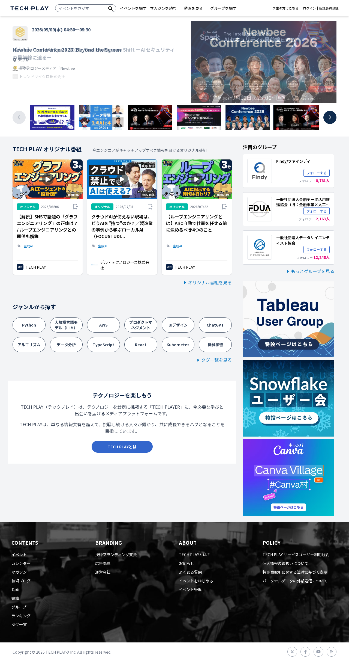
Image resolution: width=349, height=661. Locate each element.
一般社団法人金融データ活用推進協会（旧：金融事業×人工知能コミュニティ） (303, 205)
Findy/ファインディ (293, 161)
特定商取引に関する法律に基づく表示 (295, 572)
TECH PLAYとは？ (194, 554)
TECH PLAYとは (122, 446)
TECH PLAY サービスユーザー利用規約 (296, 554)
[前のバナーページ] (19, 117)
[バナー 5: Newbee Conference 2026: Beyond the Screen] (247, 117)
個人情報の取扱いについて (285, 563)
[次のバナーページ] (329, 117)
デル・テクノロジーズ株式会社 (124, 264)
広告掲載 (102, 563)
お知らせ (186, 563)
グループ (18, 607)
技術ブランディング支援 (116, 554)
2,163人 (323, 218)
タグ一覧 (19, 624)
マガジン (19, 572)
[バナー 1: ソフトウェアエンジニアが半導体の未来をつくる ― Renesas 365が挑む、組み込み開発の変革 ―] (52, 117)
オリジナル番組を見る (210, 282)
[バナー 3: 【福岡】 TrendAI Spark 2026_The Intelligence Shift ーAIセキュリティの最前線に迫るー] (150, 117)
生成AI (28, 246)
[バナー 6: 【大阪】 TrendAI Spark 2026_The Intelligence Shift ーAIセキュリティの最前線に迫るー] (296, 117)
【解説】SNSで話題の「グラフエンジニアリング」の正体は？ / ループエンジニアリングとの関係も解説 (47, 226)
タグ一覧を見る (216, 360)
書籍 (15, 598)
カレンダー (21, 563)
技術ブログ (21, 580)
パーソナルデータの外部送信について (295, 580)
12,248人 (322, 257)
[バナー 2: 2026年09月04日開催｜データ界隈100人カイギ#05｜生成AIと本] (101, 117)
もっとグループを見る (312, 271)
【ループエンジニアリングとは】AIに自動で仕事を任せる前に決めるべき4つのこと (196, 223)
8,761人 (323, 180)
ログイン (309, 8)
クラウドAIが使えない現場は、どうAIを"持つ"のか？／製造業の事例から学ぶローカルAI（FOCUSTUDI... (122, 226)
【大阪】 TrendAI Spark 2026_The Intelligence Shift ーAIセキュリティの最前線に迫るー (94, 53)
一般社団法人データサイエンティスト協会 (303, 240)
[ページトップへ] (29, 8)
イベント (19, 554)
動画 (15, 589)
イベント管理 (190, 589)
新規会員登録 (329, 8)
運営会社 (102, 572)
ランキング (21, 615)
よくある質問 (190, 572)
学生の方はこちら (285, 8)
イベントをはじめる (196, 580)
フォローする (316, 172)
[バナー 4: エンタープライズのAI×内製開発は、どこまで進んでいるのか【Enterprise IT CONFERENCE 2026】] (199, 117)
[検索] (110, 8)
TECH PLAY (36, 267)
